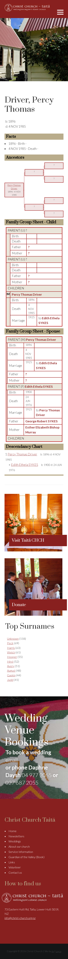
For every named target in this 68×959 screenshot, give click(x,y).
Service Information (21, 851)
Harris (11, 647)
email (11, 759)
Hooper (12, 656)
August (11, 670)
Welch (11, 652)
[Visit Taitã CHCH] (33, 550)
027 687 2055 (21, 782)
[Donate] (33, 614)
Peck (10, 643)
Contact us (15, 872)
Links (12, 862)
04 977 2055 (37, 775)
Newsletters (16, 836)
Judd (10, 679)
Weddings (15, 841)
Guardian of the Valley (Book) (26, 857)
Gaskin (11, 675)
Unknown (13, 638)
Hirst (10, 661)
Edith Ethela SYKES (39, 386)
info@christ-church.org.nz (20, 918)
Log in (58, 951)
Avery (10, 666)
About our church (19, 846)
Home (13, 831)
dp (53, 951)
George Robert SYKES (41, 421)
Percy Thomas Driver (27, 294)
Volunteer (15, 867)
